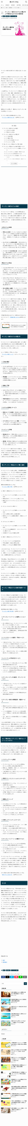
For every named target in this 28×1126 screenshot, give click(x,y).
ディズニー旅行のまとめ (8, 117)
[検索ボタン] (26, 2)
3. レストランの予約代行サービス (14, 153)
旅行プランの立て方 (7, 874)
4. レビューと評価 (10, 141)
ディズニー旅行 (14, 16)
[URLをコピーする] (25, 977)
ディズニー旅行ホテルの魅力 (11, 128)
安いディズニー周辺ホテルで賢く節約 (13, 144)
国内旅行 (7, 16)
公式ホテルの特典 (10, 130)
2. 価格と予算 (9, 138)
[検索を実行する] (25, 983)
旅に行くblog (14, 2)
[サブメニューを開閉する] (25, 1034)
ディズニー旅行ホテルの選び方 (11, 134)
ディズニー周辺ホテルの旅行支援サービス (14, 146)
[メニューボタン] (2, 2)
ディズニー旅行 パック (7, 354)
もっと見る (14, 163)
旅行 (4, 16)
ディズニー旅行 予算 (7, 486)
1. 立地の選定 (9, 136)
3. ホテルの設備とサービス (12, 140)
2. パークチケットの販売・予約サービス (15, 151)
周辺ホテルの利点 (10, 132)
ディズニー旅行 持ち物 (7, 611)
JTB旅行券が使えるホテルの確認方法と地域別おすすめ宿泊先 (18, 326)
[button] (3, 977)
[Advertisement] (14, 51)
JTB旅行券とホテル (14, 317)
